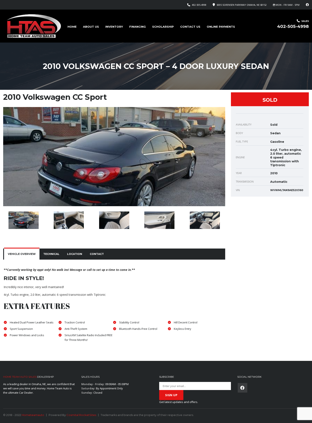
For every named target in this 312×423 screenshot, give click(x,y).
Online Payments (221, 26)
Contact (97, 254)
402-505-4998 (199, 4)
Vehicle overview (22, 254)
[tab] (21, 254)
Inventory (114, 26)
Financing (137, 26)
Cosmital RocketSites (81, 415)
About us (91, 26)
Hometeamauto (33, 415)
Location (74, 254)
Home (72, 26)
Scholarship (163, 26)
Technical (51, 254)
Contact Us (190, 26)
